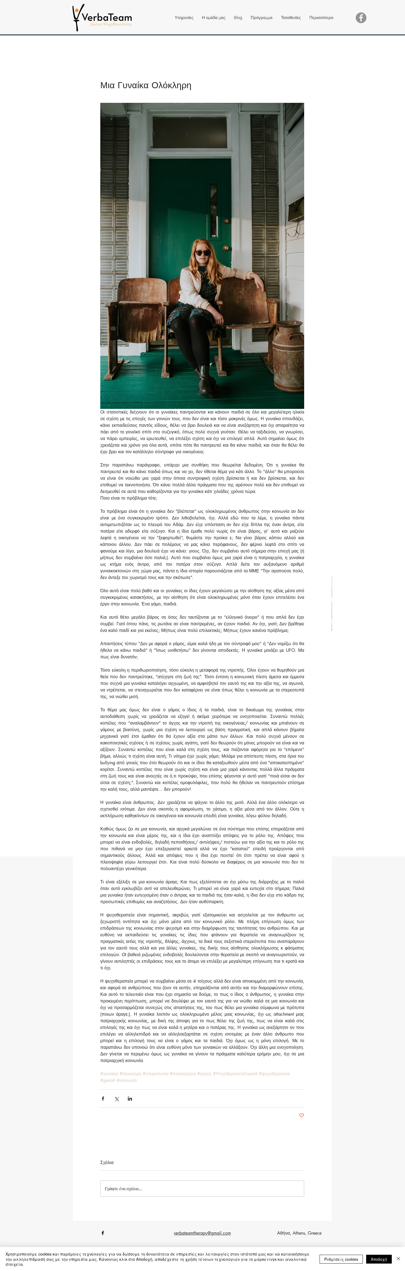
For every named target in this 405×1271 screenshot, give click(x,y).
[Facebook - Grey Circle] (361, 17)
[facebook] (103, 1233)
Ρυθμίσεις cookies (341, 1259)
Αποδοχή (379, 1259)
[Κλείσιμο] (398, 1259)
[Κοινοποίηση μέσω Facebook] (103, 1098)
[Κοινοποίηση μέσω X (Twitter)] (116, 1098)
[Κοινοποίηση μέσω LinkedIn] (130, 1098)
